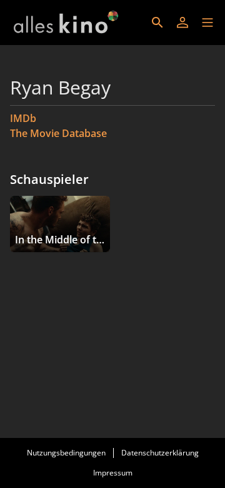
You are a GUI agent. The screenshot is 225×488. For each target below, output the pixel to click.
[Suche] (157, 22)
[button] (207, 22)
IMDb (23, 118)
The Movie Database (58, 133)
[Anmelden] (182, 22)
